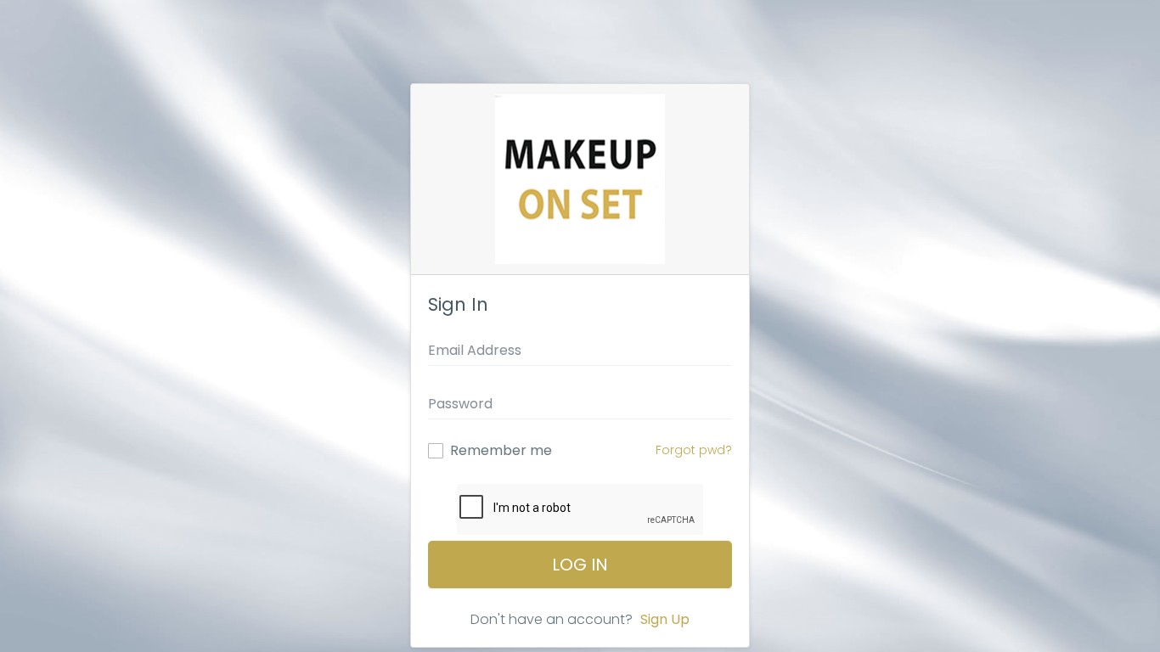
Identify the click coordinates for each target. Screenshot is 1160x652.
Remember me (501, 450)
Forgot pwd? (694, 449)
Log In (580, 564)
